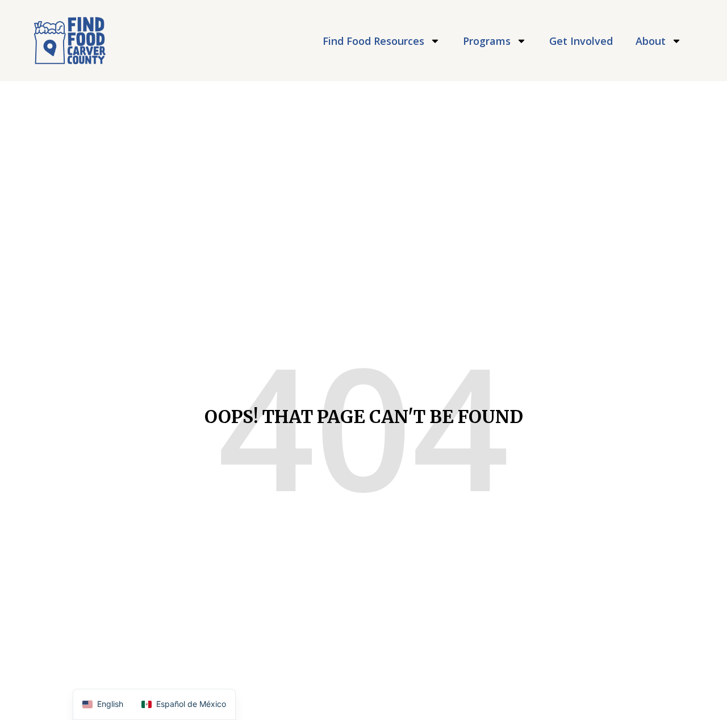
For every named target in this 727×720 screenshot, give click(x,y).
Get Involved (581, 41)
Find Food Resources (373, 41)
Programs (487, 41)
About (651, 41)
